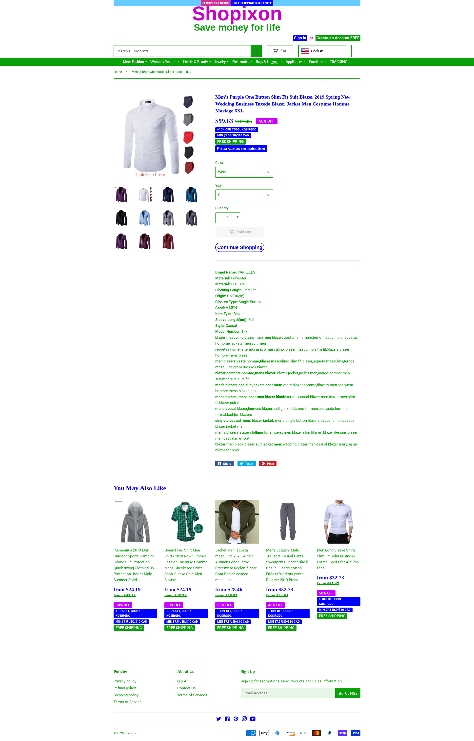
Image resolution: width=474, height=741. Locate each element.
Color (219, 163)
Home (118, 72)
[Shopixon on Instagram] (244, 719)
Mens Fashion (134, 62)
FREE (354, 38)
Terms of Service (127, 702)
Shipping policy (126, 695)
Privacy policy (125, 681)
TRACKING (338, 62)
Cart (283, 50)
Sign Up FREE (347, 693)
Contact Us (186, 688)
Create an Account (332, 38)
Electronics (241, 62)
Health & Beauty (196, 62)
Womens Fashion (163, 62)
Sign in (300, 38)
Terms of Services (192, 695)
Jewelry (220, 62)
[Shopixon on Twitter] (218, 719)
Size (218, 185)
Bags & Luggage (268, 62)
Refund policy (125, 688)
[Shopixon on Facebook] (227, 719)
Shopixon (130, 733)
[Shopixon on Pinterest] (235, 719)
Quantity (222, 208)
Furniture (316, 62)
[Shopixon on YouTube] (253, 719)
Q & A (181, 681)
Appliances (294, 62)
